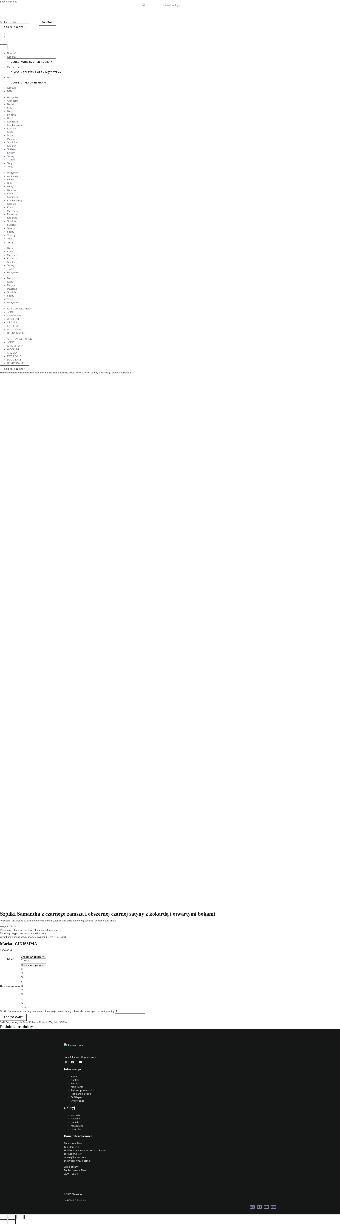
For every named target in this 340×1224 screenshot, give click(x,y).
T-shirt (10, 268)
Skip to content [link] (8, 1)
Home (3, 372)
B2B (9, 91)
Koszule (11, 128)
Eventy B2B (77, 1100)
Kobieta (11, 56)
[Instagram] (65, 1062)
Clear (24, 1007)
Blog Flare (76, 1129)
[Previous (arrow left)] (3, 1221)
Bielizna (11, 114)
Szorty (10, 156)
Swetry (11, 152)
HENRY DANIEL (16, 332)
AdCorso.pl (80, 1200)
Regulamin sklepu (81, 1093)
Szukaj (3, 22)
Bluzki (10, 104)
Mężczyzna (13, 67)
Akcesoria (12, 100)
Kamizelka (13, 121)
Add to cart (13, 1017)
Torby (10, 166)
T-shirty (11, 159)
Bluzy (10, 111)
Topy (9, 163)
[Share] (12, 1217)
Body (10, 118)
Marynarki (12, 135)
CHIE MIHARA (15, 315)
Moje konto (77, 1086)
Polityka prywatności (82, 1090)
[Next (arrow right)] (12, 1221)
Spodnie (11, 145)
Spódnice (12, 142)
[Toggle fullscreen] (20, 1217)
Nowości (44, 1022)
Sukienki (11, 149)
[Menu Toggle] (3, 46)
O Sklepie (76, 1097)
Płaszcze (12, 139)
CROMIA (12, 322)
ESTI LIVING (14, 326)
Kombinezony (14, 125)
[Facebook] (72, 1062)
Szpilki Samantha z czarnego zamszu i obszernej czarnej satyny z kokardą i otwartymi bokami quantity (57, 1011)
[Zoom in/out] (28, 1217)
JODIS (10, 312)
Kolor (10, 958)
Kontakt (11, 87)
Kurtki (10, 131)
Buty (9, 107)
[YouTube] (80, 1062)
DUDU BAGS (14, 329)
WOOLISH (13, 319)
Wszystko (12, 97)
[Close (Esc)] (3, 1217)
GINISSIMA (26, 943)
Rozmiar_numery (10, 986)
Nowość (11, 53)
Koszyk (75, 1083)
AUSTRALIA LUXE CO (19, 308)
